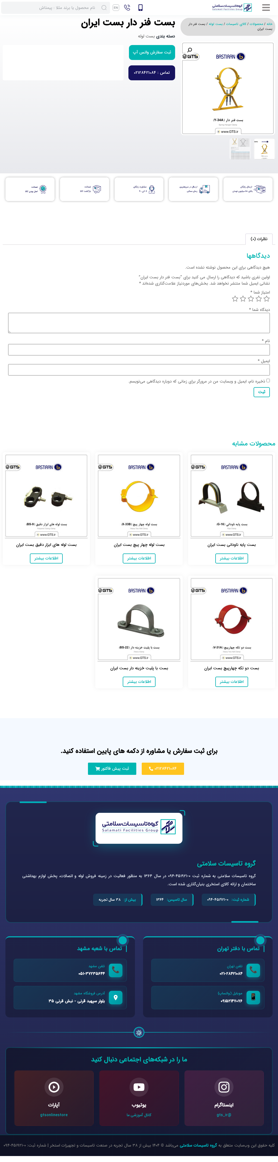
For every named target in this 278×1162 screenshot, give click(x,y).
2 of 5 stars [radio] (258, 298)
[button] (265, 7)
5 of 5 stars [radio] (235, 298)
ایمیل (264, 361)
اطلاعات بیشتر (232, 558)
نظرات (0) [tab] (259, 239)
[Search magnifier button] (104, 8)
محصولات (256, 24)
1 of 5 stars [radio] (266, 298)
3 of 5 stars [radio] (251, 298)
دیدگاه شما (259, 310)
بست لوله (216, 24)
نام (266, 341)
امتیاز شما (260, 293)
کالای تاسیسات (236, 24)
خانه (269, 24)
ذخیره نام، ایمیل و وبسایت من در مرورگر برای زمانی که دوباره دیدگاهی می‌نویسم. (196, 382)
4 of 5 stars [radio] (243, 298)
